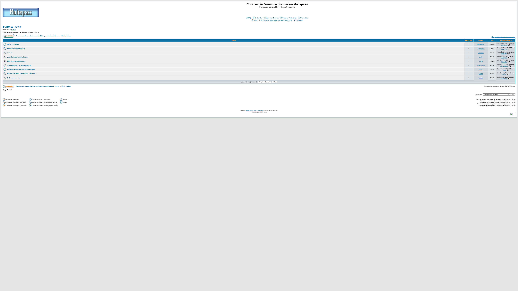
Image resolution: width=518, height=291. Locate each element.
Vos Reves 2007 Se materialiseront (19, 65)
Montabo (481, 48)
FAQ (249, 18)
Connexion (299, 20)
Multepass (480, 44)
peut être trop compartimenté (17, 57)
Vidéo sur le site (13, 44)
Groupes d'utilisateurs (289, 18)
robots (9, 53)
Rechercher (259, 18)
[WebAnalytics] (512, 115)
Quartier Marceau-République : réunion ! (21, 74)
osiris (481, 57)
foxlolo (13, 29)
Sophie (481, 61)
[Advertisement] (277, 12)
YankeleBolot (481, 65)
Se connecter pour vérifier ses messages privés (276, 20)
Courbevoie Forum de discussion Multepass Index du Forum (37, 36)
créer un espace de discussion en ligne (21, 69)
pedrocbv (504, 49)
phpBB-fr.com (263, 112)
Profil (255, 20)
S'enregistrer (304, 18)
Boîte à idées (12, 27)
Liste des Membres (272, 18)
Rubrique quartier (13, 78)
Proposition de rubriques (16, 48)
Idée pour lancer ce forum (16, 61)
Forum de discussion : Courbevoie (254, 110)
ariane (481, 74)
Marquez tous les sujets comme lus (503, 37)
